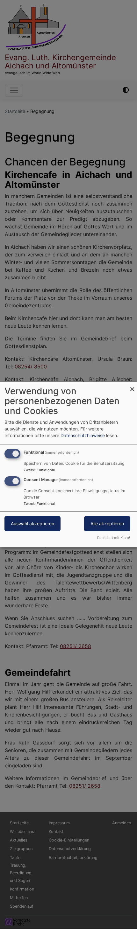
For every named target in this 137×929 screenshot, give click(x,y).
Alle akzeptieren (107, 523)
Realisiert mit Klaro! (113, 537)
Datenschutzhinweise (83, 435)
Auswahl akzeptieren (32, 523)
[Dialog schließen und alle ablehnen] (132, 386)
